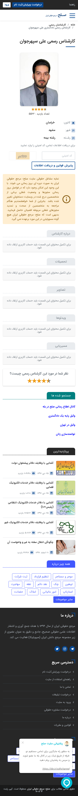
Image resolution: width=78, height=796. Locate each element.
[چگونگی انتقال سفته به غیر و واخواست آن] (65, 547)
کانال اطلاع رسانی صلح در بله (59, 406)
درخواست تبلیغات (61, 695)
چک (56, 584)
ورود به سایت (63, 702)
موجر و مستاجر (64, 576)
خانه (73, 25)
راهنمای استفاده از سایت (58, 679)
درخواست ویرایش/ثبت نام (28, 5)
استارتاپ (68, 592)
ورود (7, 5)
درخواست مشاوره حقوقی (57, 710)
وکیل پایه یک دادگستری (61, 415)
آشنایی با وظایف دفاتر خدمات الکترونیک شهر (28, 522)
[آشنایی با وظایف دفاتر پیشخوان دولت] (65, 468)
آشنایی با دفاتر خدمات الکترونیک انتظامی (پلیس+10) (30, 505)
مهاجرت (15, 584)
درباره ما (66, 718)
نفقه (29, 584)
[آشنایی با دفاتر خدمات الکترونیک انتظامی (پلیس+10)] (65, 507)
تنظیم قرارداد (41, 576)
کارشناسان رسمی (57, 25)
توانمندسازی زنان (65, 434)
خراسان (50, 122)
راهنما (72, 5)
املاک (33, 592)
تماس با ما (65, 687)
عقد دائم (42, 584)
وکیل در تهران (67, 424)
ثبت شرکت (21, 576)
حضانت (18, 592)
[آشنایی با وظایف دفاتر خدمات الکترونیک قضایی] (65, 488)
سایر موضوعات (64, 599)
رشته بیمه (49, 137)
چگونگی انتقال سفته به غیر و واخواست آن (30, 542)
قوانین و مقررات (62, 725)
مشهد (52, 130)
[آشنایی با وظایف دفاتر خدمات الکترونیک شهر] (65, 527)
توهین (69, 584)
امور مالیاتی (49, 592)
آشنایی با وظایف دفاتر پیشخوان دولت (32, 463)
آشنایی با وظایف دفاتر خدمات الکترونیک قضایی (31, 485)
